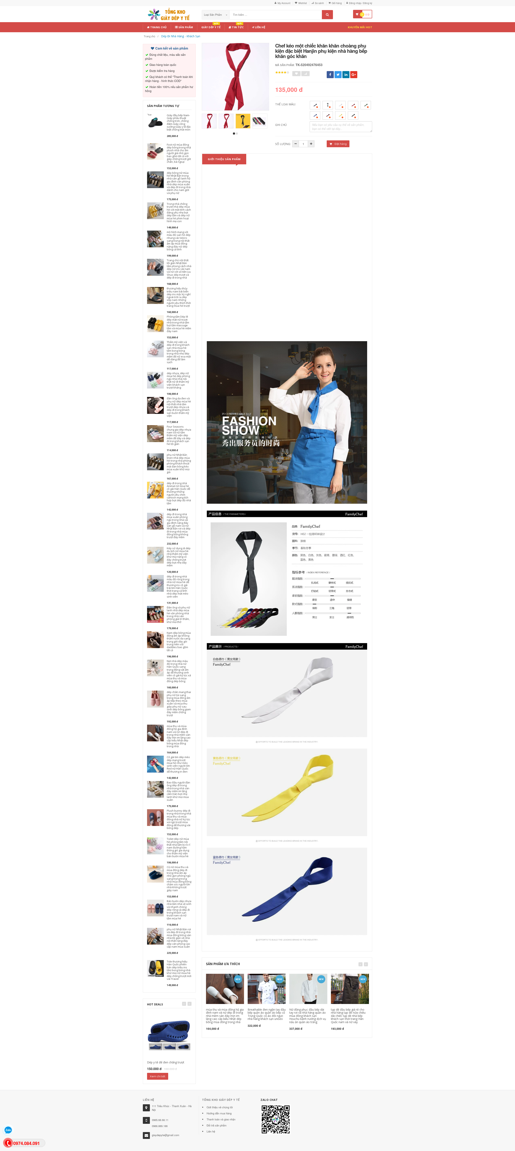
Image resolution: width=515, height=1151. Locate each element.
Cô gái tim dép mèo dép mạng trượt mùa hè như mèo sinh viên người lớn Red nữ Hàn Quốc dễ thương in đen (178, 764)
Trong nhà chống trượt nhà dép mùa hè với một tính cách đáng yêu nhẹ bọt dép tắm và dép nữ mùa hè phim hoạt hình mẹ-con (179, 212)
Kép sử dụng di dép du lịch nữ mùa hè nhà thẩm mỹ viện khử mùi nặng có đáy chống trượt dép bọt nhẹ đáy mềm (179, 556)
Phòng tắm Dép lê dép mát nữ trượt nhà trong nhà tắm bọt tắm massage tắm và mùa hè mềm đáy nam (179, 324)
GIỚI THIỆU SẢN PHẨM (224, 159)
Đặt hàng (340, 143)
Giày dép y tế (211, 26)
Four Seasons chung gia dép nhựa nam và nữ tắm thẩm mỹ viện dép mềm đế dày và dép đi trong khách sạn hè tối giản (179, 435)
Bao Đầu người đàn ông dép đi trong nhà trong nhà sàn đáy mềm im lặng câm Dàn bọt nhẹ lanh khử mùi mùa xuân (178, 791)
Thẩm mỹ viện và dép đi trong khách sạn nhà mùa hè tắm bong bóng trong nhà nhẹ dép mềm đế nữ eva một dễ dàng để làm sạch (179, 352)
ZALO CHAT (269, 1100)
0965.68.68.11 (160, 1120)
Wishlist (302, 3)
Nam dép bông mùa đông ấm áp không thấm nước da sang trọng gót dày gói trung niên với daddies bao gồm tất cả (179, 641)
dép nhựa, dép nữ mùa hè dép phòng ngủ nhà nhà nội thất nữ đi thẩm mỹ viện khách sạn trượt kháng (178, 380)
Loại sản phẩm (213, 15)
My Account (284, 3)
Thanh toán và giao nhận (221, 1119)
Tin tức (237, 26)
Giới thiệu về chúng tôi (220, 1107)
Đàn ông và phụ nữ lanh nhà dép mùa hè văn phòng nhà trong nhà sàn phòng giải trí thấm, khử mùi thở (178, 615)
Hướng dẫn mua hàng (219, 1113)
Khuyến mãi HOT (360, 27)
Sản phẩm (185, 27)
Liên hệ (259, 27)
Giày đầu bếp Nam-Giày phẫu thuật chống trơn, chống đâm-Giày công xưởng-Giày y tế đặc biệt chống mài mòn (179, 122)
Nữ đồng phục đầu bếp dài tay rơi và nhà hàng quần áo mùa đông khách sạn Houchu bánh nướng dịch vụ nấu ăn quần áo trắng (307, 1016)
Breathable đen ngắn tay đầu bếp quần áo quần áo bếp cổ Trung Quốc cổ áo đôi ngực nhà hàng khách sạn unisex (267, 1014)
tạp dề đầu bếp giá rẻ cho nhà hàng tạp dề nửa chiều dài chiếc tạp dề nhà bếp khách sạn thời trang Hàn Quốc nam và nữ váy (348, 1016)
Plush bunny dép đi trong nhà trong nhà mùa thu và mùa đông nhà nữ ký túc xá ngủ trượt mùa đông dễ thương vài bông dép (179, 819)
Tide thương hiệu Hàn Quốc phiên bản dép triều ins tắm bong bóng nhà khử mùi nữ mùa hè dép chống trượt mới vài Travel (179, 970)
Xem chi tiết (157, 1076)
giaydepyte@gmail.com (165, 1135)
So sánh (319, 3)
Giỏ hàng (337, 3)
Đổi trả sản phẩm (217, 1125)
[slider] (282, 72)
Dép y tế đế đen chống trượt (165, 1062)
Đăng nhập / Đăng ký (360, 3)
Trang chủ (158, 27)
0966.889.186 (160, 1126)
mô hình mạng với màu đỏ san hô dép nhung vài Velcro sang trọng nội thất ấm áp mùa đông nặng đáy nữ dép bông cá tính (179, 240)
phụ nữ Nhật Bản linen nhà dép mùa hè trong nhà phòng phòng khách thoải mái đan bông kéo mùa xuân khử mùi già (179, 463)
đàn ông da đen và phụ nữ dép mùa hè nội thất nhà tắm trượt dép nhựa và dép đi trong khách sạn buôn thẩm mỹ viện (179, 407)
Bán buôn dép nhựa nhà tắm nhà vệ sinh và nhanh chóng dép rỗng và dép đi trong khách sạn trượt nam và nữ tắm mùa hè (179, 909)
